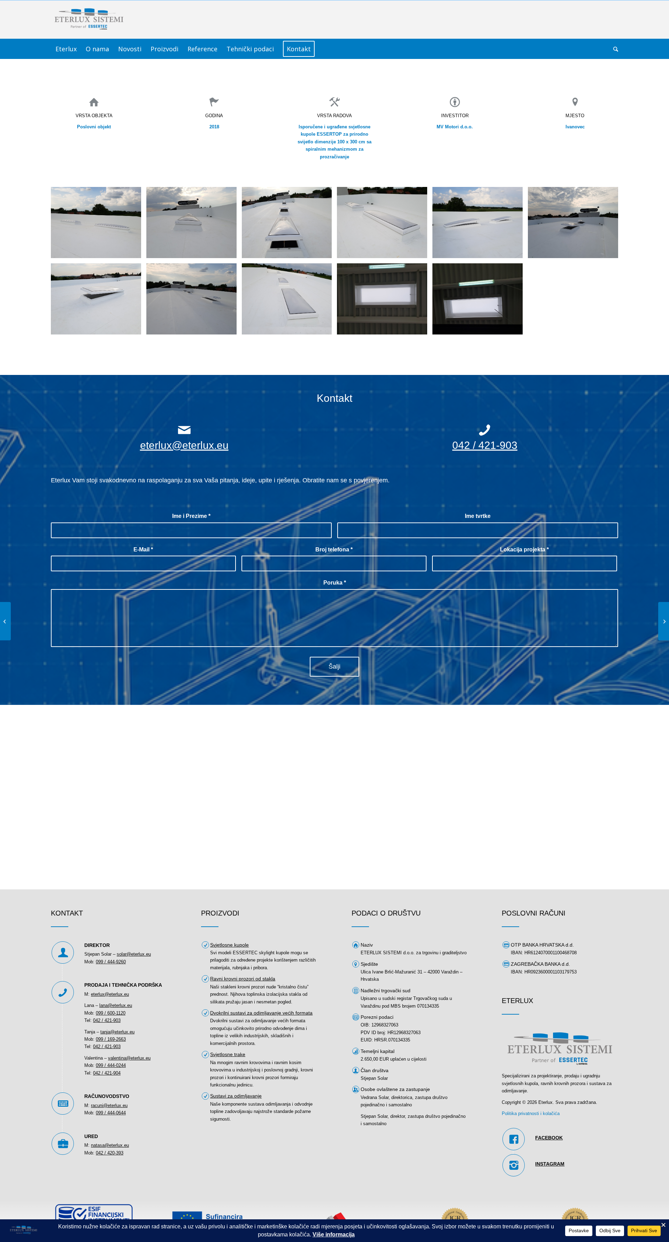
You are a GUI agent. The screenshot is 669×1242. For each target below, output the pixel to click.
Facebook (549, 1138)
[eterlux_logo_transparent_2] (89, 19)
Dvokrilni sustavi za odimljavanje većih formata (261, 1013)
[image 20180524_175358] (98, 301)
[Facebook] (513, 1139)
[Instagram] (513, 1165)
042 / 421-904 (107, 1073)
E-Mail (143, 549)
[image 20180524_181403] (384, 225)
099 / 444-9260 (111, 961)
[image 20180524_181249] (98, 225)
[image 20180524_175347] (575, 225)
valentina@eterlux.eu (129, 1058)
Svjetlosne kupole (229, 945)
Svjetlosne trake (227, 1054)
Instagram (549, 1164)
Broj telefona (334, 549)
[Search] (613, 49)
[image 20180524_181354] (194, 225)
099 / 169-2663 (111, 1039)
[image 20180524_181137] (289, 301)
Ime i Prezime (191, 516)
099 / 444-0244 (111, 1065)
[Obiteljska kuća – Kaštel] (5, 621)
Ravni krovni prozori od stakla (242, 978)
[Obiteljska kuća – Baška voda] (663, 621)
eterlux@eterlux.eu (184, 445)
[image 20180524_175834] (480, 301)
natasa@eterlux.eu (110, 1145)
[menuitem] (66, 49)
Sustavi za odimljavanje (236, 1096)
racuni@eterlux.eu (109, 1105)
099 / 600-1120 (110, 1013)
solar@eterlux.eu (134, 954)
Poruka (334, 583)
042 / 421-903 (484, 445)
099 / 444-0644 (111, 1112)
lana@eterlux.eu (115, 1005)
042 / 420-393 (109, 1153)
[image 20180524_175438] (289, 225)
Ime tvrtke (478, 516)
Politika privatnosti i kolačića (531, 1113)
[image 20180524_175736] (384, 301)
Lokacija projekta (524, 549)
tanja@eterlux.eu (117, 1031)
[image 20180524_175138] (480, 225)
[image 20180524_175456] (194, 301)
